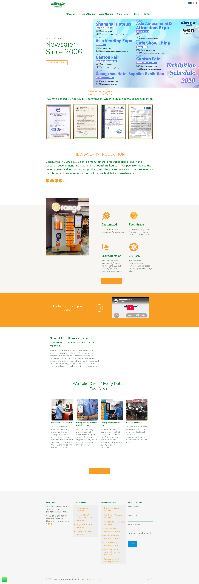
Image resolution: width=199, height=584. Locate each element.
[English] (191, 3)
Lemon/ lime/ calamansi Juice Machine (84, 517)
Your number (134, 524)
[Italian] (195, 3)
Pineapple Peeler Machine (84, 532)
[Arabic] (189, 3)
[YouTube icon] (146, 579)
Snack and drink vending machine (112, 560)
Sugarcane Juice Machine (84, 525)
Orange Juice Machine (83, 509)
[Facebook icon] (144, 579)
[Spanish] (196, 3)
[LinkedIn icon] (148, 579)
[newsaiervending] (58, 4)
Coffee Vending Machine (111, 509)
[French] (193, 3)
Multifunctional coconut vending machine (112, 552)
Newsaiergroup (94, 579)
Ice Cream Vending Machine (113, 516)
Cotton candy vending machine (112, 530)
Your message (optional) (140, 533)
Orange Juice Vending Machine (114, 523)
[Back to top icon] (152, 578)
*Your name (133, 506)
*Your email (133, 515)
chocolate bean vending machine (112, 537)
